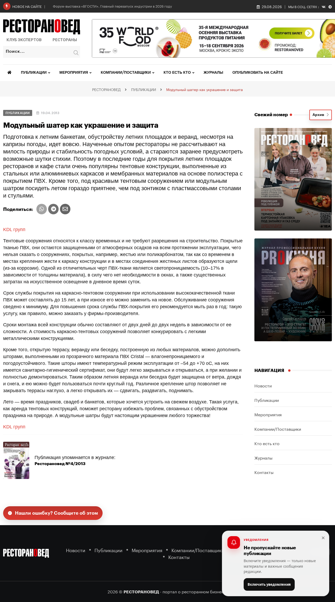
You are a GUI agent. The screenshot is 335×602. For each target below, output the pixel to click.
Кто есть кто (177, 73)
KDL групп (14, 229)
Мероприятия (73, 73)
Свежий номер (271, 115)
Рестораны (65, 40)
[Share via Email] (65, 209)
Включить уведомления (269, 584)
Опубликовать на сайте (257, 73)
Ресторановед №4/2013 (60, 464)
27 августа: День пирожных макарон (82, 5)
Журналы (213, 73)
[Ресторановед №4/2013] (16, 460)
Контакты (263, 471)
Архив (319, 115)
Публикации (34, 73)
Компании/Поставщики (126, 73)
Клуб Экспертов (24, 40)
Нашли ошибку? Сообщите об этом (56, 513)
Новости (263, 385)
